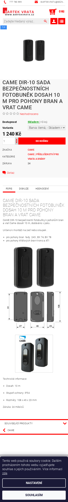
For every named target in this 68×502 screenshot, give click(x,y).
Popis (9, 188)
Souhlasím (34, 495)
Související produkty (19, 423)
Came (31, 149)
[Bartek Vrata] (18, 12)
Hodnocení (42, 188)
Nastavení (34, 483)
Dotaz (11, 172)
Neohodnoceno (29, 113)
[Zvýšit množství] (16, 139)
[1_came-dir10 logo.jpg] (34, 353)
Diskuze (24, 188)
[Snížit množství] (16, 143)
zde (4, 473)
